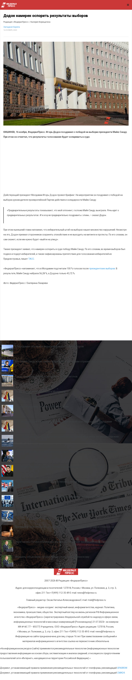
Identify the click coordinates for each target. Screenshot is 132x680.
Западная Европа (11, 27)
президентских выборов (102, 268)
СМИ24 (121, 672)
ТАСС (31, 259)
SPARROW (122, 668)
